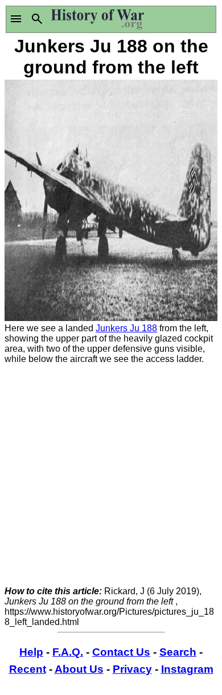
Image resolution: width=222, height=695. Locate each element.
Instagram (187, 669)
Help (31, 652)
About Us (79, 669)
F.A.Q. (67, 652)
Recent (27, 669)
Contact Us (121, 652)
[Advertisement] (111, 475)
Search (177, 652)
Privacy (132, 669)
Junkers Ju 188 (126, 328)
